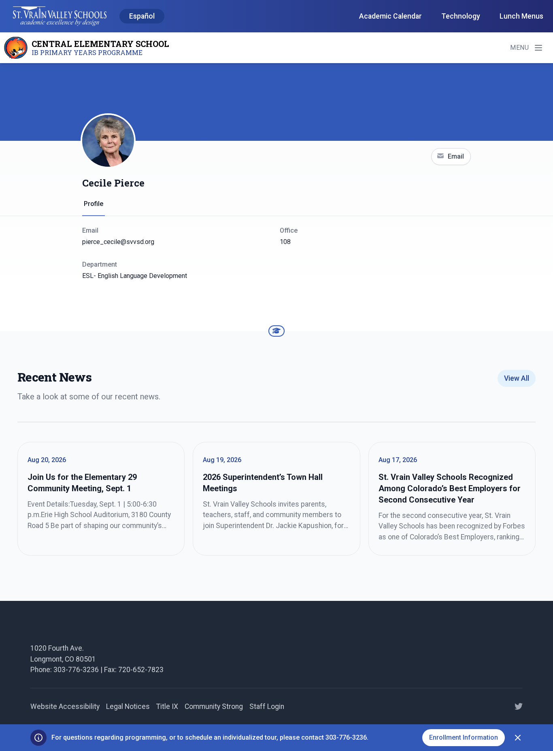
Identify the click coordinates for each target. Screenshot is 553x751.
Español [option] (142, 16)
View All (516, 378)
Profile (93, 204)
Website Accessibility (65, 706)
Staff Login (266, 706)
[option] (141, 16)
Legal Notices (128, 706)
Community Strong (214, 706)
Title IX (167, 706)
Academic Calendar (390, 16)
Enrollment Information (463, 737)
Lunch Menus (521, 16)
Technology (460, 16)
